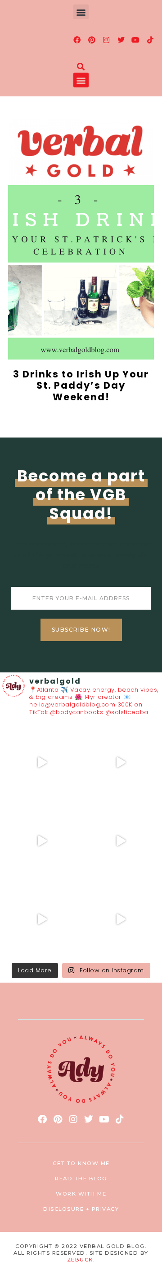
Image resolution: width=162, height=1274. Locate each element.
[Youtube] (136, 40)
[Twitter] (121, 40)
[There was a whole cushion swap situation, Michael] (41, 762)
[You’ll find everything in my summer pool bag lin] (120, 762)
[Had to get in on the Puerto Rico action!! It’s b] (41, 841)
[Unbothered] (120, 919)
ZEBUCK (80, 1260)
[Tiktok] (150, 40)
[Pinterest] (92, 40)
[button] (81, 11)
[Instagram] (106, 40)
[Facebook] (77, 40)
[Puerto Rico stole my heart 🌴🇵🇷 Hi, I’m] (120, 841)
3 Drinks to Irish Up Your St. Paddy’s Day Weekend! (81, 385)
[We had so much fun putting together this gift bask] (41, 919)
